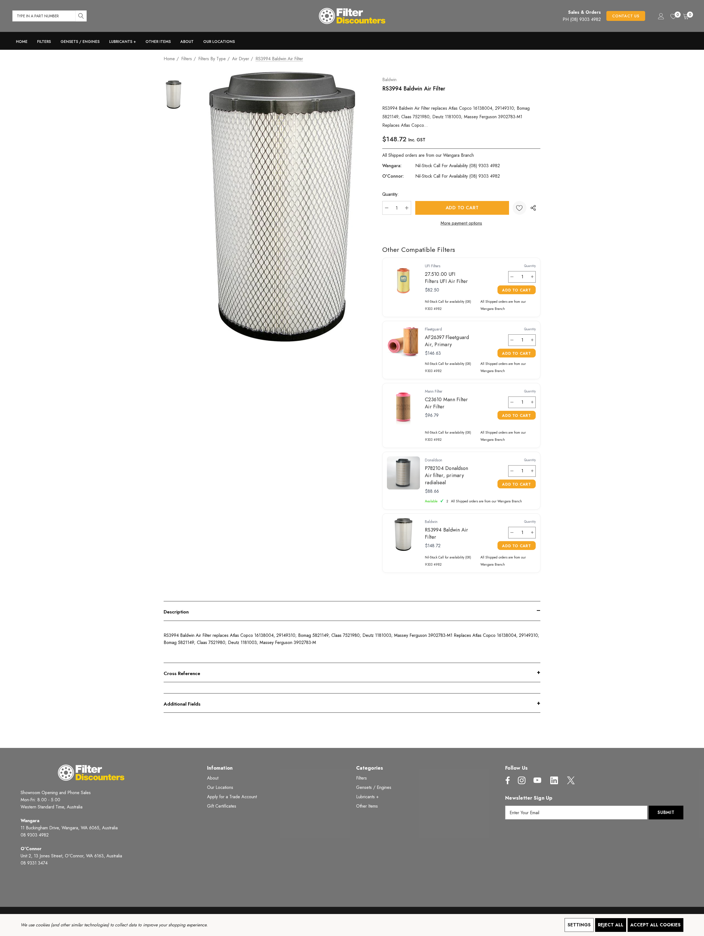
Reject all (610, 925)
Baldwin (389, 79)
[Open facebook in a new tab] (506, 780)
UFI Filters (432, 266)
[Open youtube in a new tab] (537, 780)
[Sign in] (660, 16)
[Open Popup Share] (533, 208)
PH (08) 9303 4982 (582, 19)
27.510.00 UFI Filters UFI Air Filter (446, 278)
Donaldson (433, 460)
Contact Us (625, 16)
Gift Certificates (221, 806)
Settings (579, 925)
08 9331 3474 (34, 863)
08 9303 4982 (35, 835)
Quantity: (390, 194)
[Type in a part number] (81, 15)
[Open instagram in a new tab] (521, 780)
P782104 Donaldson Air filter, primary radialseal (446, 475)
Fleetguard (433, 329)
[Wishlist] (519, 208)
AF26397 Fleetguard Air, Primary (447, 341)
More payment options (461, 223)
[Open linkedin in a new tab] (554, 780)
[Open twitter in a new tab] (570, 780)
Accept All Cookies (655, 925)
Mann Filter (433, 391)
